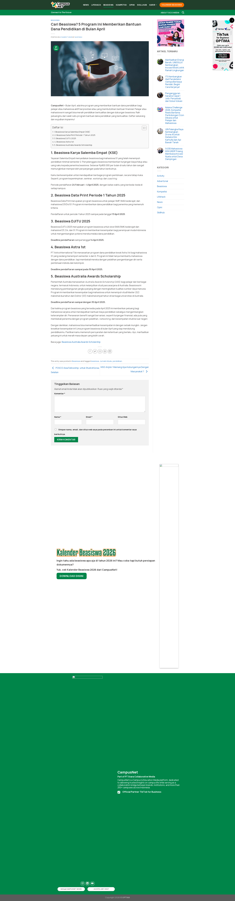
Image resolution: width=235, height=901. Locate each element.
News (86, 5)
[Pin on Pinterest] (105, 351)
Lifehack (96, 5)
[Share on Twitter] (95, 351)
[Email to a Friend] (100, 351)
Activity (160, 175)
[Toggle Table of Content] (143, 128)
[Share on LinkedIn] (110, 351)
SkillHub (142, 5)
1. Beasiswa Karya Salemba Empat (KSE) (72, 132)
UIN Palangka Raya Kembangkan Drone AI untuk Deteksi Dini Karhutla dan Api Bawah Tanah (174, 136)
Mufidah (78, 37)
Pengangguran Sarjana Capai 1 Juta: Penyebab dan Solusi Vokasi (173, 97)
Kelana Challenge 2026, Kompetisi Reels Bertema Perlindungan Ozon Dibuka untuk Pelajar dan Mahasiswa (174, 115)
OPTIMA (126, 897)
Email (89, 417)
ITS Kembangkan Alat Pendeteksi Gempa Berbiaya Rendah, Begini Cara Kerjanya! (173, 81)
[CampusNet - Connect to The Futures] (60, 5)
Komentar (59, 393)
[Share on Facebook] (90, 351)
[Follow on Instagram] (82, 883)
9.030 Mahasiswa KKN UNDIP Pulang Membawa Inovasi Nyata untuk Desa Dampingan (174, 153)
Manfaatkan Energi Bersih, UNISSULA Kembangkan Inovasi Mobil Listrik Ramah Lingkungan (174, 65)
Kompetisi (121, 5)
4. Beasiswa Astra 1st (64, 141)
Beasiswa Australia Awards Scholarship (81, 341)
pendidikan (117, 361)
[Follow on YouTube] (92, 883)
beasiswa (95, 361)
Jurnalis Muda (106, 361)
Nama (57, 417)
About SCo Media (170, 12)
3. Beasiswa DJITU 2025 (65, 138)
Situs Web (122, 417)
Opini (132, 5)
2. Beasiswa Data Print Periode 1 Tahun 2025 (74, 135)
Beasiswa (108, 5)
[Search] (183, 12)
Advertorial (162, 181)
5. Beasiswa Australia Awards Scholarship (73, 145)
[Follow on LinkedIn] (87, 883)
